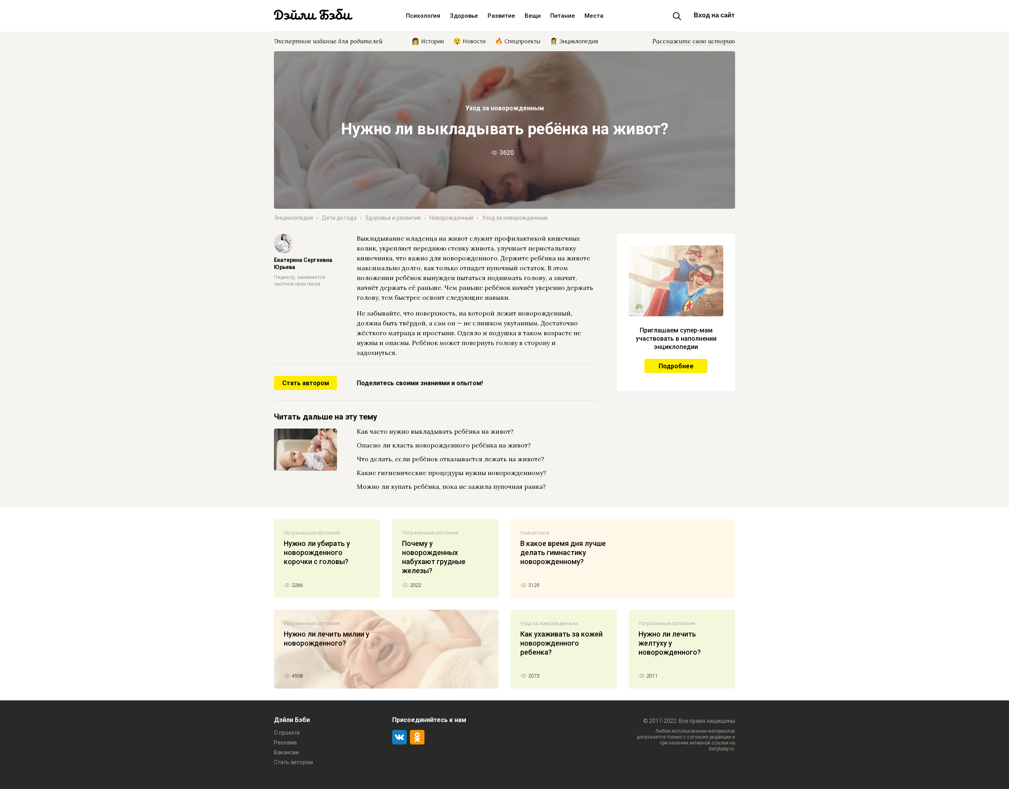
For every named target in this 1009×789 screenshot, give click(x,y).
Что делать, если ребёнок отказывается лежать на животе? (450, 459)
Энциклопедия (293, 218)
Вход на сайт (714, 15)
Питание (562, 15)
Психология (423, 15)
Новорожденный (451, 218)
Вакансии (286, 752)
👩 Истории (427, 40)
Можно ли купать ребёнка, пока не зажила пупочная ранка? (451, 486)
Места (594, 15)
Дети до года (339, 218)
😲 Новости (469, 40)
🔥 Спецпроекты (517, 40)
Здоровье (464, 15)
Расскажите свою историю (693, 41)
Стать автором (305, 383)
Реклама (285, 742)
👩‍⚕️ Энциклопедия (574, 40)
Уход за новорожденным (504, 108)
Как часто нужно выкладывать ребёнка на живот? (435, 431)
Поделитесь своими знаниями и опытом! (420, 383)
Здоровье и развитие (393, 218)
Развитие (501, 15)
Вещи (533, 15)
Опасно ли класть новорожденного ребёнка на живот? (444, 445)
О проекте (287, 733)
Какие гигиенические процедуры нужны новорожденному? (451, 473)
